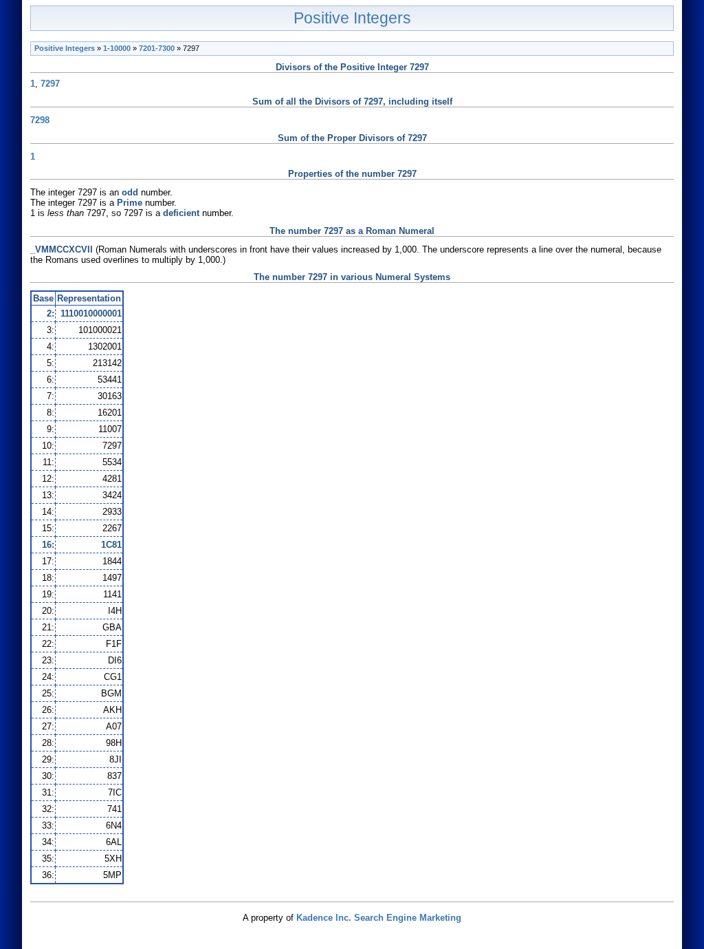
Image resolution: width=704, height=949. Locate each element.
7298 (40, 120)
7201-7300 (157, 48)
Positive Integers (352, 18)
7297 (50, 83)
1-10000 (117, 48)
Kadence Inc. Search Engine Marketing (378, 918)
